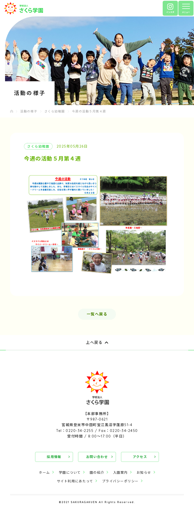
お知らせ (144, 472)
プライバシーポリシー (120, 481)
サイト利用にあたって (75, 481)
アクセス (140, 457)
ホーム (44, 472)
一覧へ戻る (97, 314)
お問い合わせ (97, 457)
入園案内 (120, 472)
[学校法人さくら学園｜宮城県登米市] (23, 8)
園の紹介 (97, 472)
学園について (70, 472)
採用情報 (54, 457)
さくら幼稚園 (54, 111)
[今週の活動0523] (97, 224)
